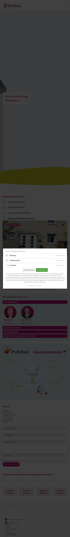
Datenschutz (32, 285)
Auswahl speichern (29, 270)
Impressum (38, 285)
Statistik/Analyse (15, 260)
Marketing (13, 255)
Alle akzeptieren (41, 270)
